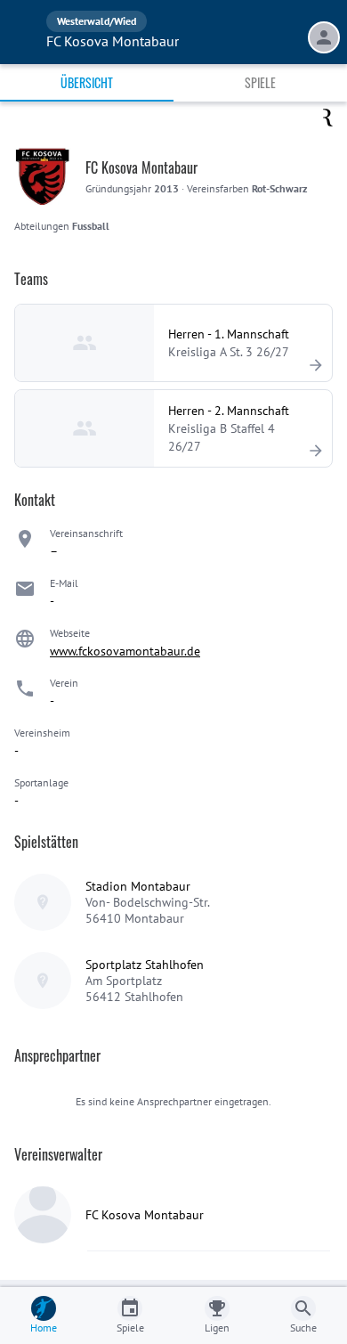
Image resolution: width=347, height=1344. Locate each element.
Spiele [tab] (260, 82)
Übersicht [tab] (87, 82)
